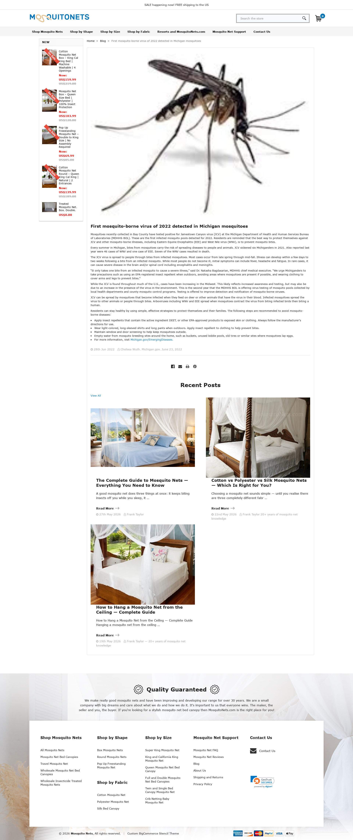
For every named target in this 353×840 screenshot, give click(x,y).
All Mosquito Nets (52, 750)
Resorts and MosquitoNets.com (181, 31)
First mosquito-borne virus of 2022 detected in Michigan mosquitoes (169, 226)
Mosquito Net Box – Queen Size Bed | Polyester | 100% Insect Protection (67, 99)
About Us (199, 770)
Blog (196, 763)
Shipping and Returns (208, 777)
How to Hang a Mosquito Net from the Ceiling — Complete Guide (139, 610)
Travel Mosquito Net (54, 763)
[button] (262, 782)
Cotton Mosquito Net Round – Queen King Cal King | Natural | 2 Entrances (69, 175)
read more (105, 508)
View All (96, 395)
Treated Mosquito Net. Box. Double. (68, 207)
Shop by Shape (81, 31)
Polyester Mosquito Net (113, 801)
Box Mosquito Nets (110, 750)
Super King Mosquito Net (162, 750)
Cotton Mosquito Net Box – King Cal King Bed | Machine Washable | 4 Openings (68, 61)
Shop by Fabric (138, 31)
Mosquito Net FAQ (205, 750)
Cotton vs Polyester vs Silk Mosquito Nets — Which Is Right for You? (259, 483)
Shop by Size (110, 31)
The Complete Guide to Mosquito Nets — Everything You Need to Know (142, 483)
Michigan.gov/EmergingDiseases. (152, 339)
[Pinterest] (195, 366)
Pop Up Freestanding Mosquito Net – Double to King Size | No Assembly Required (69, 137)
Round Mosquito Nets (111, 756)
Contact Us (262, 31)
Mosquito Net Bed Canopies (59, 756)
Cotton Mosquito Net (111, 794)
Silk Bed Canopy (108, 808)
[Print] (187, 366)
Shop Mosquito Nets (47, 31)
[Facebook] (173, 366)
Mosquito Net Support (229, 31)
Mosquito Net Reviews (208, 756)
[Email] (180, 366)
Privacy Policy (202, 784)
